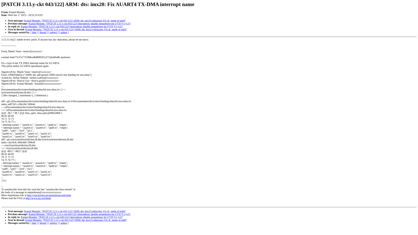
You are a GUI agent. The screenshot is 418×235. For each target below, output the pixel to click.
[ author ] (64, 32)
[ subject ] (53, 32)
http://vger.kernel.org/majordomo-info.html (49, 195)
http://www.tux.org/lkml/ (38, 198)
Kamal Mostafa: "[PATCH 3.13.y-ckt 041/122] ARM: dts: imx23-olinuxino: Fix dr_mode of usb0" (75, 20)
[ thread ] (43, 32)
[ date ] (34, 32)
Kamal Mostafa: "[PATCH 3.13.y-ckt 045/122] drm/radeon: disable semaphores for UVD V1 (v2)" (80, 23)
